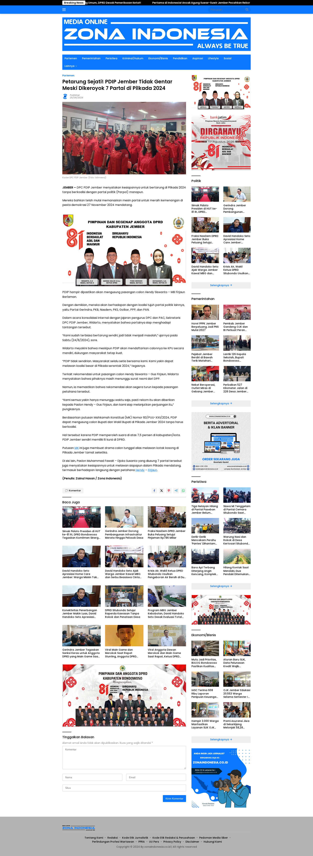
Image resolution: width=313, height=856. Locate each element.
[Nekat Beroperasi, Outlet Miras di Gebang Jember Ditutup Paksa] (205, 373)
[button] (247, 9)
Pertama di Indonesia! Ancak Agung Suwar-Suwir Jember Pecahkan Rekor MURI (155, 2)
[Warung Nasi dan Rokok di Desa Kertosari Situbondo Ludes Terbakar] (237, 525)
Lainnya (69, 66)
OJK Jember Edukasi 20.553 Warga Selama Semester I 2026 (236, 694)
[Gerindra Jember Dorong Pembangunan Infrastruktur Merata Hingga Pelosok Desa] (124, 517)
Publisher (75, 95)
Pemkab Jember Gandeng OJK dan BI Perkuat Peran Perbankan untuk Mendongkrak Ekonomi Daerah (235, 327)
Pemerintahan (91, 58)
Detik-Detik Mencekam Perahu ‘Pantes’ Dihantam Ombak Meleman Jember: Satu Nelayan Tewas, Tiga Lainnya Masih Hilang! (205, 540)
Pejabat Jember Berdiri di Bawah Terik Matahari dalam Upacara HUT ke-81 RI (205, 357)
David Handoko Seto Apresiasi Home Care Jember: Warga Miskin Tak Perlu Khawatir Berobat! (79, 574)
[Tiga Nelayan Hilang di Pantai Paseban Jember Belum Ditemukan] (205, 495)
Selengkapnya (220, 285)
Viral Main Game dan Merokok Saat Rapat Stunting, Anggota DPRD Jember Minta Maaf (120, 653)
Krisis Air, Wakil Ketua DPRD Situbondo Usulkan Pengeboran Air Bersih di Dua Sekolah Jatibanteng (167, 574)
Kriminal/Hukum (132, 58)
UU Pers (154, 841)
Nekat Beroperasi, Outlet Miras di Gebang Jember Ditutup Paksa (203, 388)
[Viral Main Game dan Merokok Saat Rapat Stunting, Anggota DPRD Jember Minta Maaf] (124, 635)
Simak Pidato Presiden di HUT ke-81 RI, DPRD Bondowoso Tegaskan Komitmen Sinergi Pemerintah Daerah (81, 535)
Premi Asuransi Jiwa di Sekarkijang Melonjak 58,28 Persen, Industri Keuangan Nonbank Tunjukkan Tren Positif (236, 724)
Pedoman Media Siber (213, 838)
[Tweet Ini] (161, 490)
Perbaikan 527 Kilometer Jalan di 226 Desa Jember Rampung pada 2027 (235, 388)
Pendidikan (180, 58)
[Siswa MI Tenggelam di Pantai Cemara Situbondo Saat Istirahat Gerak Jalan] (237, 495)
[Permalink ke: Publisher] (65, 96)
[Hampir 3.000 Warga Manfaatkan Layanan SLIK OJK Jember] (205, 710)
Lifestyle (213, 58)
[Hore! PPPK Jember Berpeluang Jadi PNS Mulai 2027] (205, 312)
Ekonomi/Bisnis (158, 58)
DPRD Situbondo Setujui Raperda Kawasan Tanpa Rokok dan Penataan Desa (122, 614)
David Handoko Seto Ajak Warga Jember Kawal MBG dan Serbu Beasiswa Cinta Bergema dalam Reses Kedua (123, 574)
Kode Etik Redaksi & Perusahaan (174, 838)
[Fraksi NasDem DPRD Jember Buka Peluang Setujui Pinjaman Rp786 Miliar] (167, 517)
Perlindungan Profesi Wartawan (113, 841)
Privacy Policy (172, 841)
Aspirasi (197, 58)
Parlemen (70, 58)
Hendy (140, 470)
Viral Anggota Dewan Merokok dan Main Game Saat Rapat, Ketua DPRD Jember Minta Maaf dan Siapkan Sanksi (164, 653)
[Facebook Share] (154, 490)
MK (76, 448)
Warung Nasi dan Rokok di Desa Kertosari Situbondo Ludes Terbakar (236, 540)
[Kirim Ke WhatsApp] (183, 490)
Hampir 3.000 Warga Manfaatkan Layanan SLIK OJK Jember (205, 724)
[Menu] (64, 10)
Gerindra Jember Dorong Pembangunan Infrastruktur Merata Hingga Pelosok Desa (124, 534)
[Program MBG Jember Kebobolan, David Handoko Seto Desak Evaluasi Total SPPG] (167, 596)
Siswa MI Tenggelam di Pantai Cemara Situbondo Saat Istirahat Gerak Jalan (236, 510)
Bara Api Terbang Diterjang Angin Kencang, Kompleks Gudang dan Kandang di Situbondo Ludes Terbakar (204, 571)
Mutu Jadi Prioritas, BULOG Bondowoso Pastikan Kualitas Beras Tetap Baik (204, 663)
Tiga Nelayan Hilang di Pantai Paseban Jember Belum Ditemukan (204, 510)
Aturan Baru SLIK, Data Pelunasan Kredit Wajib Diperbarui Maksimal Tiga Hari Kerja (236, 663)
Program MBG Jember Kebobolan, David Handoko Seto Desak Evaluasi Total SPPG (166, 614)
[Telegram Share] (176, 490)
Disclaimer (192, 841)
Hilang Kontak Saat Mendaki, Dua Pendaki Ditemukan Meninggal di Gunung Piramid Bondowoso (236, 571)
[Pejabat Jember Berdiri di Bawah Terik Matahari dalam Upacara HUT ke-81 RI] (205, 343)
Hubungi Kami (213, 841)
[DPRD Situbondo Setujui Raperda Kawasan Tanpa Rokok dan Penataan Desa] (124, 596)
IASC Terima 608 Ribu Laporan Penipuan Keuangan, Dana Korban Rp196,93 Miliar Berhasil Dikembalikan (204, 694)
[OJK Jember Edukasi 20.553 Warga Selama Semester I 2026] (237, 679)
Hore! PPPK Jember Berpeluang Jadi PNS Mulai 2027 (205, 327)
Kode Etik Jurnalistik (135, 838)
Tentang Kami (94, 838)
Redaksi (112, 838)
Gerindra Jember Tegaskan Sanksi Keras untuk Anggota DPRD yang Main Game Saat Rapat (81, 653)
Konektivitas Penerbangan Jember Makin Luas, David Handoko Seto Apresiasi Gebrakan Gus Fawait (79, 614)
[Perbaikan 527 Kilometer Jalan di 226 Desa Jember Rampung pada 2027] (237, 373)
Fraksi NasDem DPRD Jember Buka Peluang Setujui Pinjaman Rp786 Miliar (166, 534)
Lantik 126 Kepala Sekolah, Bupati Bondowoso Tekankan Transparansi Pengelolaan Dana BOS (235, 357)
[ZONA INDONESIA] (156, 34)
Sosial (227, 58)
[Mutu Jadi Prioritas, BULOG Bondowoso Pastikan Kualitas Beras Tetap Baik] (205, 648)
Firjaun (152, 470)
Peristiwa (111, 58)
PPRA (141, 841)
